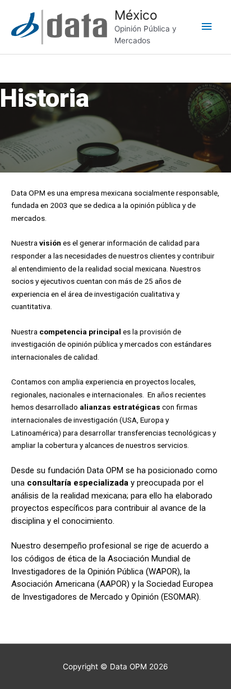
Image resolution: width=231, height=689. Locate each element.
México (136, 15)
